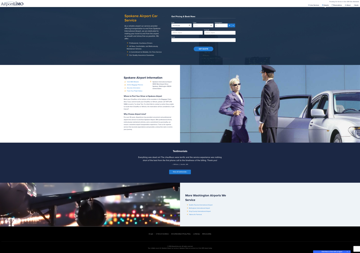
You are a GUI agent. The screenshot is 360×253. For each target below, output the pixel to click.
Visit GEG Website (133, 82)
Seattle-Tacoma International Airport (201, 205)
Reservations (337, 5)
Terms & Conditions (163, 234)
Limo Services (314, 5)
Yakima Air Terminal (195, 214)
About (348, 5)
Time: (194, 22)
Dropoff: (206, 30)
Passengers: (218, 22)
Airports (326, 5)
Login (151, 234)
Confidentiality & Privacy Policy (182, 234)
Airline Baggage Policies (135, 85)
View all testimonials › (180, 172)
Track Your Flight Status (134, 91)
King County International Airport (200, 211)
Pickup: (173, 30)
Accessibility (207, 234)
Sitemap (197, 234)
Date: (173, 22)
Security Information (133, 88)
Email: (173, 37)
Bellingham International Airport (199, 208)
